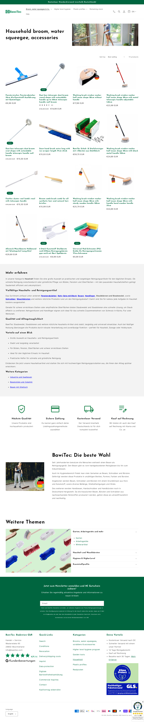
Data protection (46, 666)
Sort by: (103, 57)
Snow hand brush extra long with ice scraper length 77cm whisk (54, 150)
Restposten (78, 669)
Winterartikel (82, 544)
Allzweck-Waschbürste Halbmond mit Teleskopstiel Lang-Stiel (21, 250)
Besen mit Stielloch (19, 387)
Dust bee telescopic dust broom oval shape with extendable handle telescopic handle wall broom (20, 152)
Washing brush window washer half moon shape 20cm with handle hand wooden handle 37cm (121, 202)
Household (78, 659)
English (10, 714)
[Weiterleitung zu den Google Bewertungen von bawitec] (21, 662)
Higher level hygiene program (86, 649)
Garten (79, 538)
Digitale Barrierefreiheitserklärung (51, 673)
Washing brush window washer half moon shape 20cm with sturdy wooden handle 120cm (87, 201)
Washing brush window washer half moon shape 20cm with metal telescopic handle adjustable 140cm (122, 98)
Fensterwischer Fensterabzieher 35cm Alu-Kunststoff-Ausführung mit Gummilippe (21, 97)
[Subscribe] (101, 603)
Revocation (44, 651)
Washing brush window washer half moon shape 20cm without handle (87, 97)
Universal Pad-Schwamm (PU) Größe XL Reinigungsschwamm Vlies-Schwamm (87, 251)
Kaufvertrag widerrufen (50, 690)
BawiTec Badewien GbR (114, 715)
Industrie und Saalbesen (21, 377)
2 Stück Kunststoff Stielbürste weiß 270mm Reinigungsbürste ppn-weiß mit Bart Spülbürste (53, 251)
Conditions (44, 646)
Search (42, 641)
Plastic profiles (80, 664)
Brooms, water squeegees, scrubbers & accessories (85, 643)
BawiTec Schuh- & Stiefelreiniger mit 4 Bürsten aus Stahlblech (88, 150)
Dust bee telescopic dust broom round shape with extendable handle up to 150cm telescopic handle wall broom (53, 98)
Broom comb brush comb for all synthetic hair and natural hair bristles (54, 201)
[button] (39, 9)
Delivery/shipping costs (50, 656)
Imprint (42, 661)
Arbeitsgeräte (82, 541)
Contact (43, 685)
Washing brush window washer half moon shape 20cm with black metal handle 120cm (122, 151)
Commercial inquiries (48, 680)
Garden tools (79, 654)
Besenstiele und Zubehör (21, 382)
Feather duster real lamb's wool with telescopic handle (20, 200)
